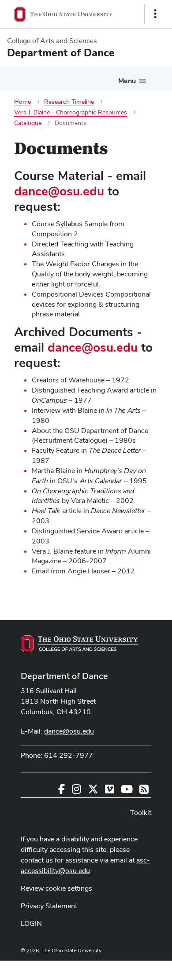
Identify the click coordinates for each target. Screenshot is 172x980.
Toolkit (140, 812)
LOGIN (31, 923)
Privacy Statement (49, 905)
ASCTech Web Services (124, 968)
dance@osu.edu (59, 191)
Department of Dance (64, 676)
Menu (127, 80)
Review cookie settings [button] (56, 888)
